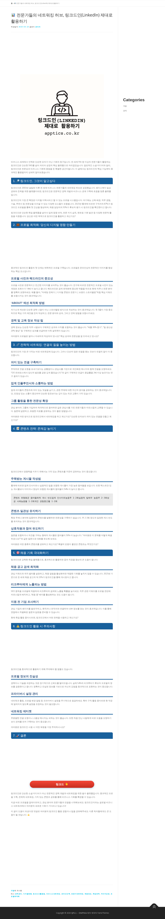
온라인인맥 (65, 894)
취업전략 (96, 894)
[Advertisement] (62, 55)
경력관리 (18, 894)
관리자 (38, 27)
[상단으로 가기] (154, 906)
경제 (125, 110)
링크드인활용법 (39, 894)
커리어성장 (105, 894)
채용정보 (88, 894)
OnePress (83, 913)
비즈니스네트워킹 (53, 894)
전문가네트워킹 (77, 894)
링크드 (60, 784)
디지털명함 (27, 894)
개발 (12, 890)
